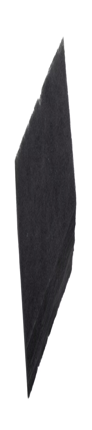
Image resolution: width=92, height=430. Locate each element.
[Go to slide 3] (2, 195)
